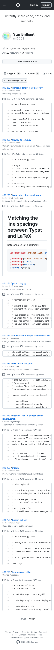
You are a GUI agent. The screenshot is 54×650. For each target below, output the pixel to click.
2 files (7, 99)
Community (44, 632)
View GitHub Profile (27, 61)
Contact (22, 635)
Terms (7, 632)
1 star (38, 430)
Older (32, 618)
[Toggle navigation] (4, 5)
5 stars (40, 294)
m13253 (6, 87)
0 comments (29, 99)
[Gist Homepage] (18, 5)
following (26, 52)
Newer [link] (23, 618)
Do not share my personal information (27, 637)
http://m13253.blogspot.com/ (20, 48)
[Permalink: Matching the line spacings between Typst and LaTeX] (5, 227)
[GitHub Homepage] (18, 642)
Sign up (46, 4)
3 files (7, 154)
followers (12, 52)
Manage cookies (35, 635)
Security (25, 632)
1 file (7, 206)
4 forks (16, 479)
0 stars (41, 99)
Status (34, 632)
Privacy (16, 632)
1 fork (15, 430)
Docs (14, 635)
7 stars (40, 346)
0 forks (17, 99)
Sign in (34, 4)
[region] (27, 118)
